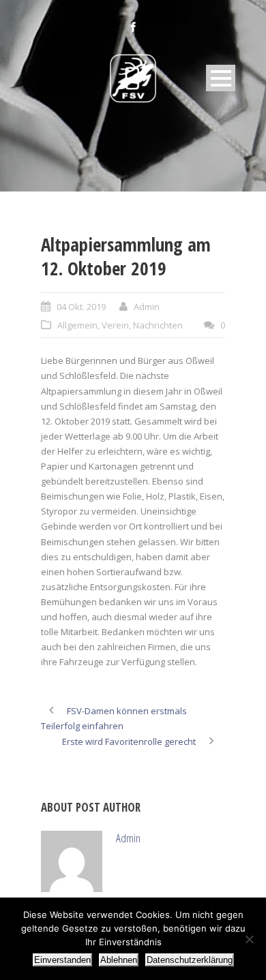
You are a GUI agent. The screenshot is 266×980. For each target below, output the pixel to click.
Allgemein (77, 325)
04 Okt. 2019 (81, 307)
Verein (115, 325)
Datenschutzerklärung (190, 960)
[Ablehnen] (249, 939)
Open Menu (220, 78)
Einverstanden (62, 960)
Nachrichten (158, 325)
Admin (147, 307)
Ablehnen (118, 960)
